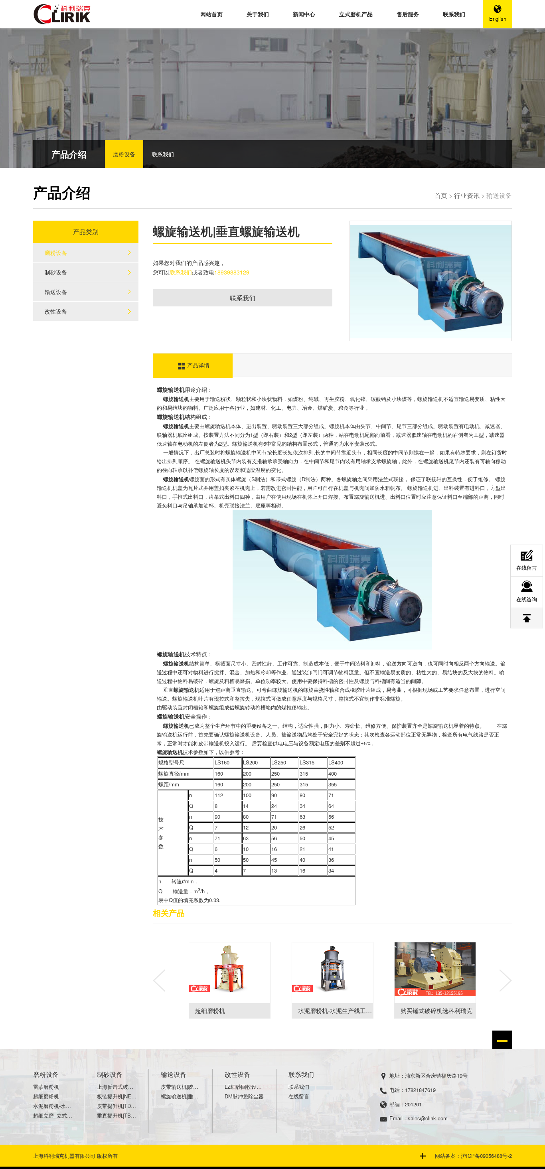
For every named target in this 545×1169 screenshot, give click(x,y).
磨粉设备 (124, 154)
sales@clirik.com (428, 1118)
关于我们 (258, 14)
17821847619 (420, 1090)
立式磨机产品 (356, 14)
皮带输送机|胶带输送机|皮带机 (181, 1086)
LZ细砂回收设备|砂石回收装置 (245, 1086)
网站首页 (211, 14)
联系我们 (454, 14)
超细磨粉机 (210, 1010)
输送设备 (56, 292)
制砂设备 (56, 272)
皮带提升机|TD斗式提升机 (117, 1106)
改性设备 (56, 311)
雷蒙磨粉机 (46, 1086)
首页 (440, 195)
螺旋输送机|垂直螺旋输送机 (181, 1096)
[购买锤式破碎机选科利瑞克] (435, 972)
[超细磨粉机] (229, 972)
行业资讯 (467, 195)
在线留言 (298, 1096)
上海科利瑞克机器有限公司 (64, 1155)
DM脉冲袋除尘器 (244, 1096)
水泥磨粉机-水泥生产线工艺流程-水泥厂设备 (357, 1010)
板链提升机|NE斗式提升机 (117, 1096)
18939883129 (231, 272)
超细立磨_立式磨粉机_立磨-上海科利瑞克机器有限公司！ (53, 1115)
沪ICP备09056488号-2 (486, 1155)
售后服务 (408, 14)
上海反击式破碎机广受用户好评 (117, 1086)
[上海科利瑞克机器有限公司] (63, 13)
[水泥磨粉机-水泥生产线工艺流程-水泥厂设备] (332, 972)
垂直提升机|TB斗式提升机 (117, 1115)
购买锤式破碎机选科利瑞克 (436, 1010)
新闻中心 (304, 14)
